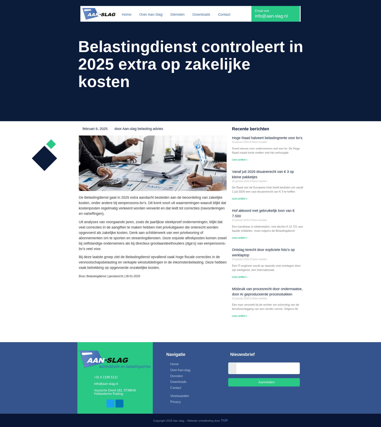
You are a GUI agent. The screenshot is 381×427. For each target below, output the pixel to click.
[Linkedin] (119, 404)
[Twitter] (110, 404)
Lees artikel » (239, 159)
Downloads (201, 14)
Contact (224, 14)
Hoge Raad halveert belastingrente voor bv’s (267, 138)
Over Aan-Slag (151, 14)
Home (126, 14)
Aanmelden (266, 382)
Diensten (177, 14)
